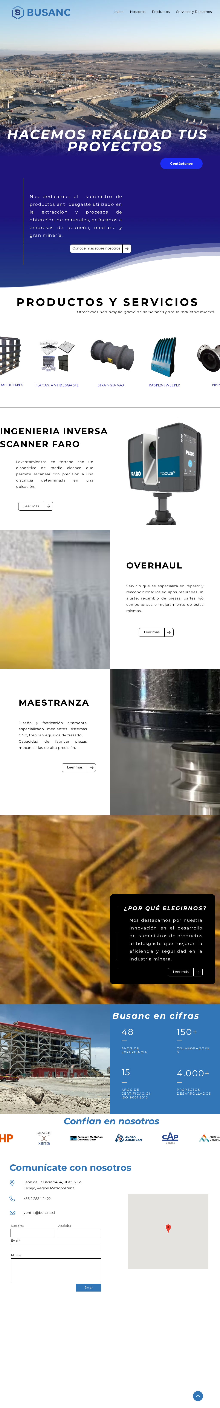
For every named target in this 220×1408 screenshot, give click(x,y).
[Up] (198, 1396)
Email (14, 1240)
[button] (181, 163)
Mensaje (16, 1254)
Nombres (17, 1225)
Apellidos (64, 1225)
